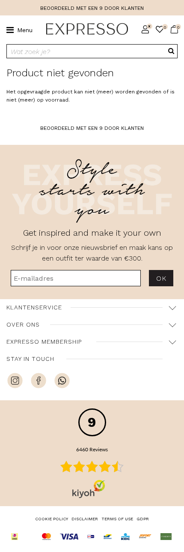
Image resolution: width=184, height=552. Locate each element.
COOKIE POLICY (51, 518)
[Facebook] (38, 382)
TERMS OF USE (117, 518)
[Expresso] (84, 29)
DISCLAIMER (84, 518)
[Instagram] (15, 382)
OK (161, 278)
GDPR (143, 518)
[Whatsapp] (62, 382)
